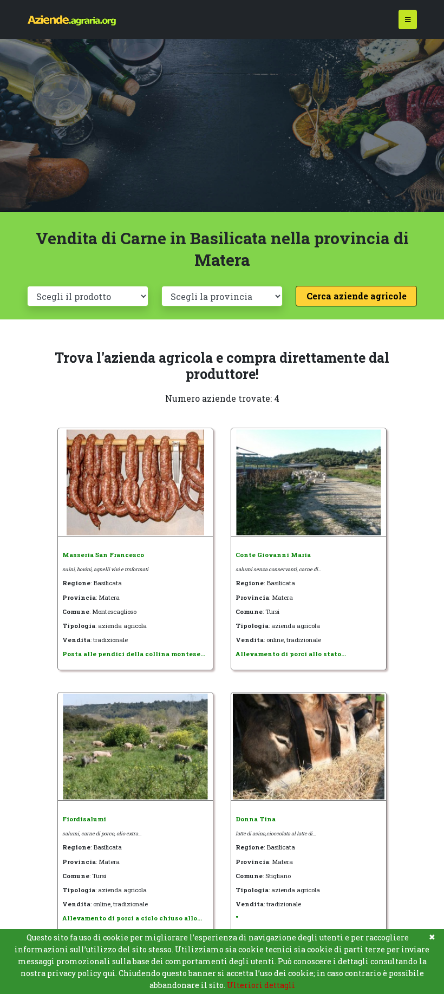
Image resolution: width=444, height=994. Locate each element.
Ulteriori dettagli (261, 985)
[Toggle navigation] (408, 20)
